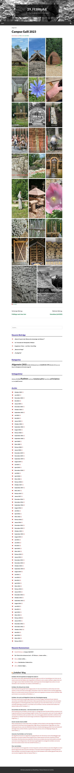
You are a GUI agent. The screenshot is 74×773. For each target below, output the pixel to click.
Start (2, 23)
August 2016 (18, 508)
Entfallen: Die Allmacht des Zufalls (20, 687)
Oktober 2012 (18, 629)
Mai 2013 (17, 609)
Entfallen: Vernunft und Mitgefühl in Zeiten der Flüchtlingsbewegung (29, 697)
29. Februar (37, 9)
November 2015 (19, 528)
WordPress (36, 769)
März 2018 (17, 479)
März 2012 (17, 638)
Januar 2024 (18, 403)
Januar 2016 (18, 522)
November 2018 (19, 470)
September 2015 (19, 534)
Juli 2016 (17, 510)
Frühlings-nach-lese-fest (19, 314)
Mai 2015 (17, 545)
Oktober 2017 (18, 484)
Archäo (15, 304)
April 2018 (17, 476)
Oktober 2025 (18, 392)
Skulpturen (19, 367)
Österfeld (20, 381)
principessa (54, 379)
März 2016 (17, 516)
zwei (16, 381)
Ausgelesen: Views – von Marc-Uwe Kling (25, 346)
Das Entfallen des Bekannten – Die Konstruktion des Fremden (27, 709)
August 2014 (18, 571)
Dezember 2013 (19, 594)
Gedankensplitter (39, 379)
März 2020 (17, 444)
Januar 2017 (18, 496)
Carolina (51, 769)
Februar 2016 (18, 519)
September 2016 (19, 505)
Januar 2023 (18, 421)
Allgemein (14, 27)
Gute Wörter (47, 379)
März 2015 (17, 551)
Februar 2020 (18, 447)
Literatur (53, 365)
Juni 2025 (17, 395)
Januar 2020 (18, 450)
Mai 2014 (17, 580)
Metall (14, 367)
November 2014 (19, 563)
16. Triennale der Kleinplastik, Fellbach (24, 342)
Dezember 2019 (19, 453)
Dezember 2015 (19, 525)
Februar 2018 (18, 482)
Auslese (24, 378)
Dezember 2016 (19, 499)
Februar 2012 (18, 641)
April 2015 (17, 548)
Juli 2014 (17, 574)
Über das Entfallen (16, 746)
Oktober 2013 (18, 597)
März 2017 (17, 490)
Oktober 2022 (18, 424)
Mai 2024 (17, 401)
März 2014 (17, 586)
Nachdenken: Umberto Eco (25, 662)
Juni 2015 (17, 542)
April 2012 (17, 635)
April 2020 (17, 441)
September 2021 (19, 435)
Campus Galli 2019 (28, 652)
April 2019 (17, 467)
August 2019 (18, 461)
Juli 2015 (17, 539)
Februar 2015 (18, 554)
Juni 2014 (17, 577)
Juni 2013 (17, 606)
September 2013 (19, 600)
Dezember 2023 (19, 406)
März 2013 (17, 615)
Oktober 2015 (18, 531)
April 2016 (17, 513)
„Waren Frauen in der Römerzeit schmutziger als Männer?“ (30, 339)
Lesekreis (44, 365)
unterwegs (27, 367)
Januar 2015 (18, 557)
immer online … (43, 655)
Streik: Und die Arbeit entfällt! (19, 721)
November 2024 (19, 398)
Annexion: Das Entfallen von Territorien (22, 734)
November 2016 (19, 502)
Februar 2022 (18, 432)
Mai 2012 (17, 632)
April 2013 (17, 612)
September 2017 (19, 487)
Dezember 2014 (19, 560)
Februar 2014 (18, 589)
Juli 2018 (17, 473)
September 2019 (19, 458)
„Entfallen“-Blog (19, 673)
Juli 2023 (17, 415)
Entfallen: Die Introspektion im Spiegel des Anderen (25, 676)
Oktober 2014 (18, 565)
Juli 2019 (17, 464)
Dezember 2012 (19, 623)
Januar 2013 (18, 620)
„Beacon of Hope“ (19, 349)
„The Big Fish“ (18, 353)
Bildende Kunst (36, 365)
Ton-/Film (13, 381)
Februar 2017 (18, 493)
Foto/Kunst (30, 379)
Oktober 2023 (18, 409)
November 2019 (19, 455)
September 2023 (19, 412)
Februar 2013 (18, 618)
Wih (20, 35)
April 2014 (17, 583)
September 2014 (19, 568)
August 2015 (18, 537)
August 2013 (18, 603)
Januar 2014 (18, 592)
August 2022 (18, 429)
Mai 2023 (17, 418)
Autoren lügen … (22, 665)
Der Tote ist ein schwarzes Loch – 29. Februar (26, 655)
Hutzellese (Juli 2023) (56, 314)
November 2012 (19, 626)
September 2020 (19, 438)
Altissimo (14, 379)
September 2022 (19, 427)
